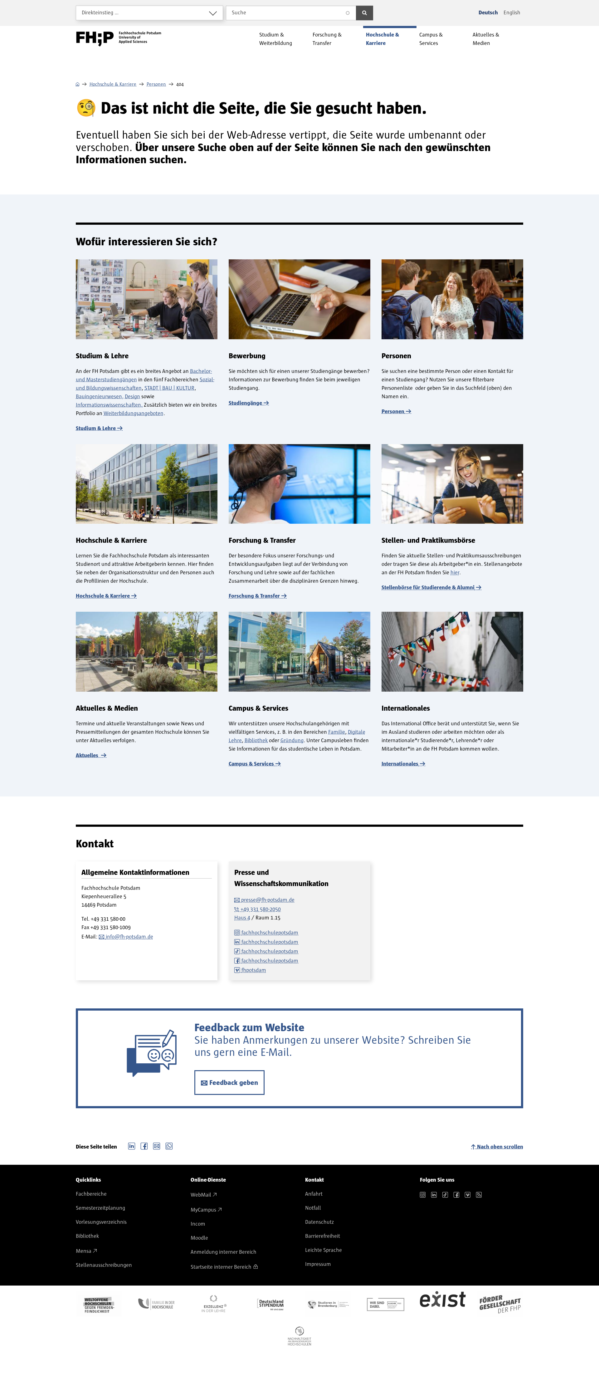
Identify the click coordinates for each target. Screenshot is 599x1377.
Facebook (144, 1145)
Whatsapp (169, 1145)
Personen (156, 84)
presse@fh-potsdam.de (268, 900)
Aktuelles (88, 755)
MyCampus (203, 1210)
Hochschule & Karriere (113, 84)
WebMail (201, 1195)
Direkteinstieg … (100, 13)
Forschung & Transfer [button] (327, 39)
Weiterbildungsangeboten (133, 413)
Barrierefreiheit (322, 1236)
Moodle (199, 1238)
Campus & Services (251, 764)
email (156, 1145)
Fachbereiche (91, 1194)
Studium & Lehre (96, 428)
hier (454, 573)
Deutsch (488, 13)
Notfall (313, 1208)
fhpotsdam (253, 970)
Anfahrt (314, 1194)
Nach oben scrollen (500, 1147)
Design (132, 396)
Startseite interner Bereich (221, 1267)
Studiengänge (245, 403)
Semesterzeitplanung (100, 1208)
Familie (336, 732)
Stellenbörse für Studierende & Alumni (428, 587)
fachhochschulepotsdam (269, 933)
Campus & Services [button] (431, 39)
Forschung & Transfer (254, 596)
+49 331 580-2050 (261, 909)
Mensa (83, 1251)
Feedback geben (233, 1082)
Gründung (292, 740)
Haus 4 (242, 918)
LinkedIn (131, 1145)
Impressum (318, 1264)
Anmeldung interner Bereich (223, 1252)
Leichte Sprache (323, 1250)
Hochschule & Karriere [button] (382, 39)
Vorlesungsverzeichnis (101, 1222)
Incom (198, 1224)
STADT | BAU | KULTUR (169, 388)
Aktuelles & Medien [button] (486, 39)
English (512, 13)
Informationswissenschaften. (109, 405)
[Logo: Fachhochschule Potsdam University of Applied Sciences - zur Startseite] (119, 39)
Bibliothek (256, 740)
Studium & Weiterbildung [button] (275, 39)
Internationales (400, 764)
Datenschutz (319, 1222)
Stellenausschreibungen (104, 1265)
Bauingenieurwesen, (100, 396)
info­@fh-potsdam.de (129, 937)
